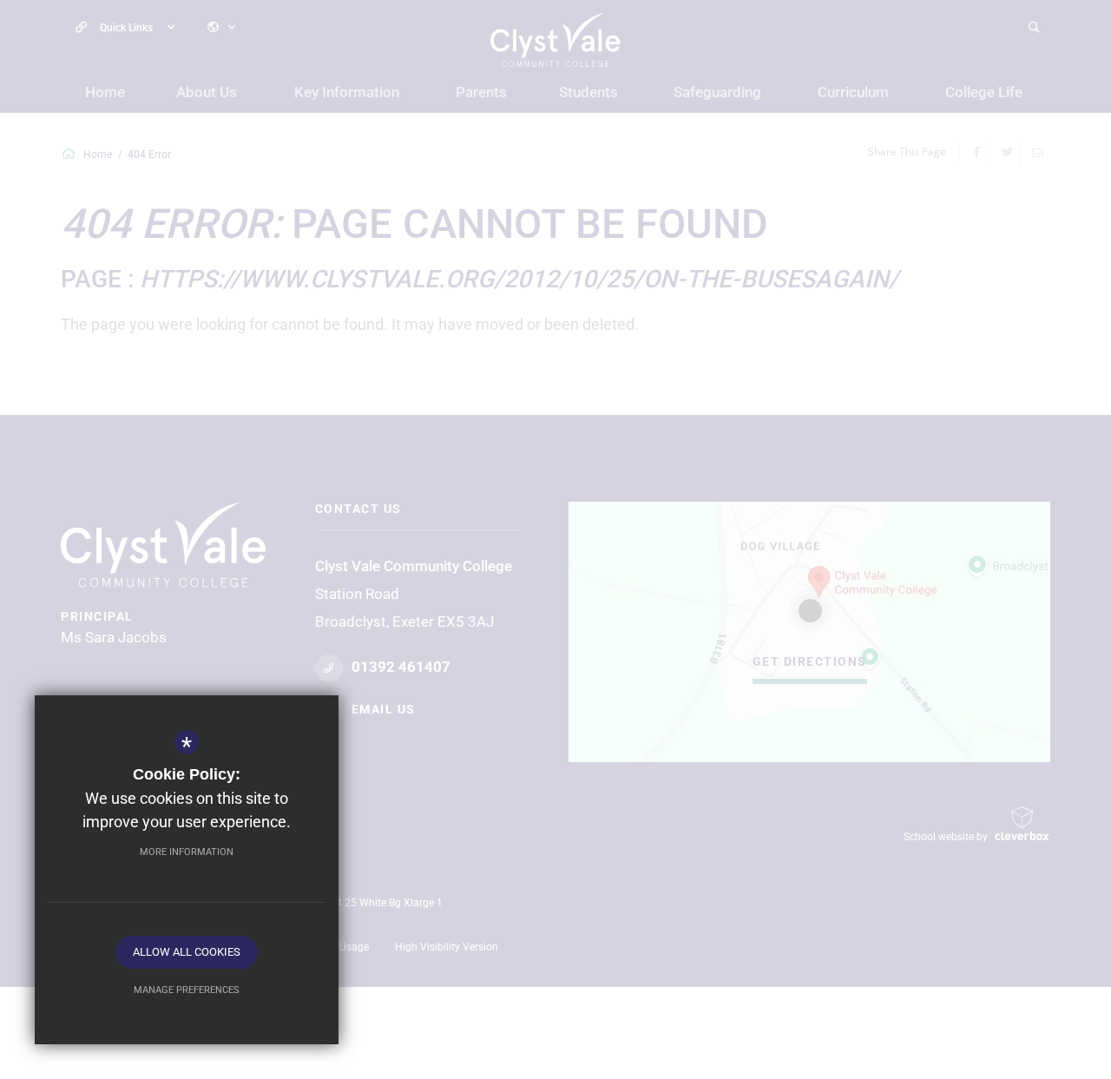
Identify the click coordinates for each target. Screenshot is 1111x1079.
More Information (186, 852)
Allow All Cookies (186, 951)
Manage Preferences (187, 990)
